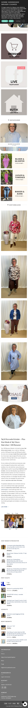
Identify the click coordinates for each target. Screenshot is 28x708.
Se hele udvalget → (19, 163)
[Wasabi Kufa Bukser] (16, 326)
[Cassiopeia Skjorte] (17, 273)
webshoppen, (4, 489)
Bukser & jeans (19, 193)
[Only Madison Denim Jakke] (17, 314)
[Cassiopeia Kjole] (13, 358)
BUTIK (14, 109)
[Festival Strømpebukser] (12, 372)
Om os (2, 653)
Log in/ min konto (5, 676)
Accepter (5, 21)
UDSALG (14, 394)
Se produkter (14, 57)
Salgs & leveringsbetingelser (8, 657)
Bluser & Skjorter (19, 160)
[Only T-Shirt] (13, 316)
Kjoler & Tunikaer (20, 176)
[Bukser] (16, 284)
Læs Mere (14, 112)
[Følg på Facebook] (2, 687)
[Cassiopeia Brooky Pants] (16, 238)
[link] (8, 696)
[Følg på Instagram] (5, 687)
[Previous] (1, 137)
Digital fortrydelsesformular (8, 667)
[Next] (26, 137)
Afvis (11, 21)
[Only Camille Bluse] (17, 227)
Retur (2, 660)
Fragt (2, 664)
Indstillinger (18, 21)
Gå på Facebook (14, 84)
